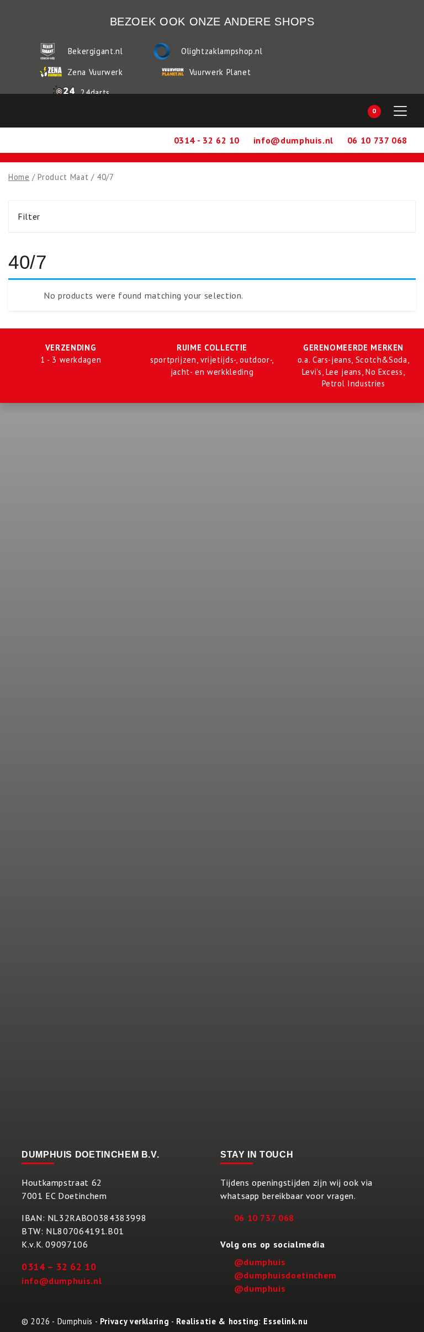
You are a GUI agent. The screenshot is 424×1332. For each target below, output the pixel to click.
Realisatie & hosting (217, 1321)
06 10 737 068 (264, 1217)
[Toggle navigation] (400, 110)
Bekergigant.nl (95, 51)
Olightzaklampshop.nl (222, 51)
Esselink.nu (285, 1321)
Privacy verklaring (134, 1321)
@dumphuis (260, 1261)
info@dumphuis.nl (62, 1280)
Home (19, 177)
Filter (29, 216)
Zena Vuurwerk (95, 72)
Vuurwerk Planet (220, 72)
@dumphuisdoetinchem (285, 1275)
